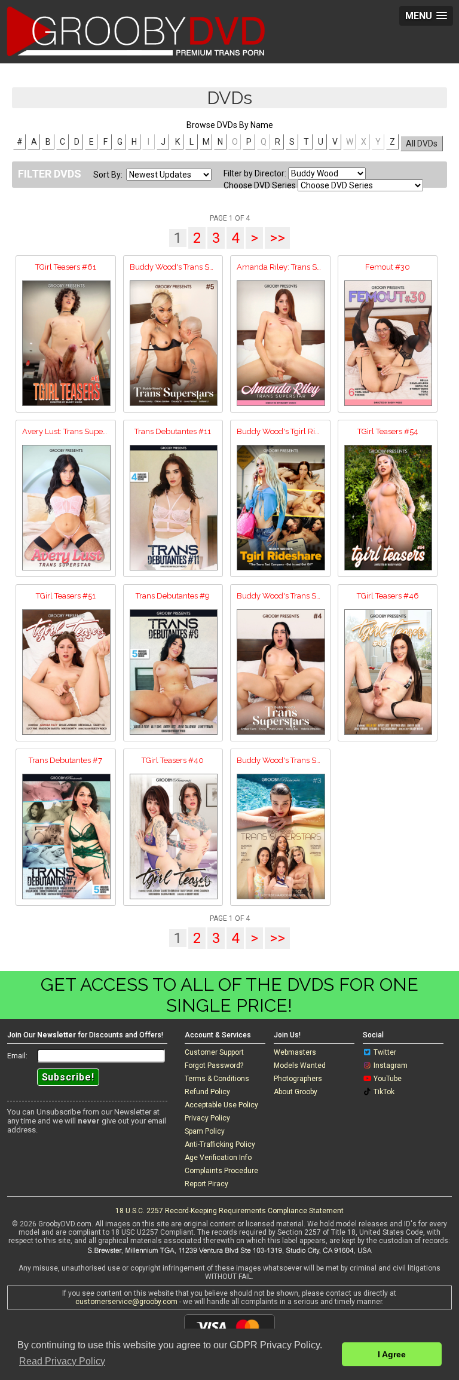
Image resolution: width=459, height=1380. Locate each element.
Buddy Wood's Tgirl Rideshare (280, 431)
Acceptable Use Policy (221, 1105)
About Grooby (295, 1092)
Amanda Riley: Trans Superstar (280, 266)
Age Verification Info (218, 1157)
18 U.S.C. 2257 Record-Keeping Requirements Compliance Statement (229, 1211)
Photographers (298, 1078)
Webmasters (295, 1052)
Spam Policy (205, 1131)
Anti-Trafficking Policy (220, 1144)
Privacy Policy (207, 1118)
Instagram (391, 1065)
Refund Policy (207, 1092)
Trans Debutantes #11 (172, 431)
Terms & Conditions (217, 1078)
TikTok (384, 1092)
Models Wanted (300, 1065)
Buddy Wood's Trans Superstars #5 (173, 266)
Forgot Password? (214, 1065)
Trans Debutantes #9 (173, 595)
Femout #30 (387, 266)
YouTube (388, 1078)
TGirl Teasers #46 (388, 595)
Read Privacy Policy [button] (62, 1361)
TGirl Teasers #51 (66, 595)
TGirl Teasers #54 (387, 431)
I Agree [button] (392, 1354)
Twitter (385, 1052)
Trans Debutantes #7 (65, 760)
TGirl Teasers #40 (173, 760)
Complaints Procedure (221, 1171)
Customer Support (214, 1052)
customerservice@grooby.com (126, 1301)
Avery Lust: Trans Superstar (65, 431)
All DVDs (421, 143)
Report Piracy (206, 1184)
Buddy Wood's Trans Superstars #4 (280, 595)
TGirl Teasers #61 (65, 266)
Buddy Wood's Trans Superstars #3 (280, 760)
